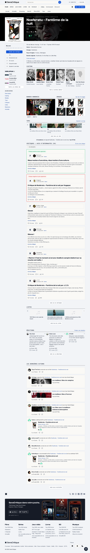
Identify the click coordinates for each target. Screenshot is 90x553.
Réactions (30, 330)
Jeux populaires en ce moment (38, 536)
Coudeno (34, 405)
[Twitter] (70, 494)
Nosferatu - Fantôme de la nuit (51, 16)
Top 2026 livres (49, 527)
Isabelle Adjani (40, 82)
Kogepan (39, 180)
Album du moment (77, 534)
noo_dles (34, 479)
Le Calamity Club (49, 529)
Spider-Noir (21, 529)
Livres (47, 525)
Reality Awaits (76, 532)
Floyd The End (36, 369)
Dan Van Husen (80, 82)
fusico (33, 420)
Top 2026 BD (62, 527)
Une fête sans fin (63, 529)
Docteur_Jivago (40, 205)
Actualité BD (62, 535)
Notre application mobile (17, 546)
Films (34, 16)
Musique (75, 525)
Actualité (7, 534)
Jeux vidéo (36, 525)
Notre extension (29, 546)
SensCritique (29, 16)
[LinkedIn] (81, 494)
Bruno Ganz (49, 82)
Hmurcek (34, 391)
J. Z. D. (38, 280)
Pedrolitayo (35, 453)
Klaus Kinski (30, 82)
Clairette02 (39, 252)
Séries (20, 525)
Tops (28, 121)
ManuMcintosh (36, 446)
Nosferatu (34, 50)
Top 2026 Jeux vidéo (37, 527)
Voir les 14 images (80, 97)
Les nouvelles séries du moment (24, 534)
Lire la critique (32, 168)
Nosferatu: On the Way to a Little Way (46, 55)
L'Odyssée (7, 532)
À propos (7, 546)
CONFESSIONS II (77, 529)
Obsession (7, 529)
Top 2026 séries (22, 527)
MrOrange (38, 229)
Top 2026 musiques (77, 527)
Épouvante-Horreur (40, 16)
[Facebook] (73, 494)
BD (60, 525)
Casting (29, 66)
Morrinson (38, 155)
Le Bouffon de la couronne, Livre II (50, 532)
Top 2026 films (9, 527)
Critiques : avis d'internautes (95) (41, 143)
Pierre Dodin (35, 472)
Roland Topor (60, 82)
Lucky (20, 532)
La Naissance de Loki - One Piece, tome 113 (65, 532)
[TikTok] (78, 494)
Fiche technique (31, 58)
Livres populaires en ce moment (51, 536)
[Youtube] (84, 494)
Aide (35, 546)
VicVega (34, 377)
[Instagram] (76, 494)
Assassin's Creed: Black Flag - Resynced (38, 532)
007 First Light (36, 529)
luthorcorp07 (35, 438)
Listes (29, 307)
